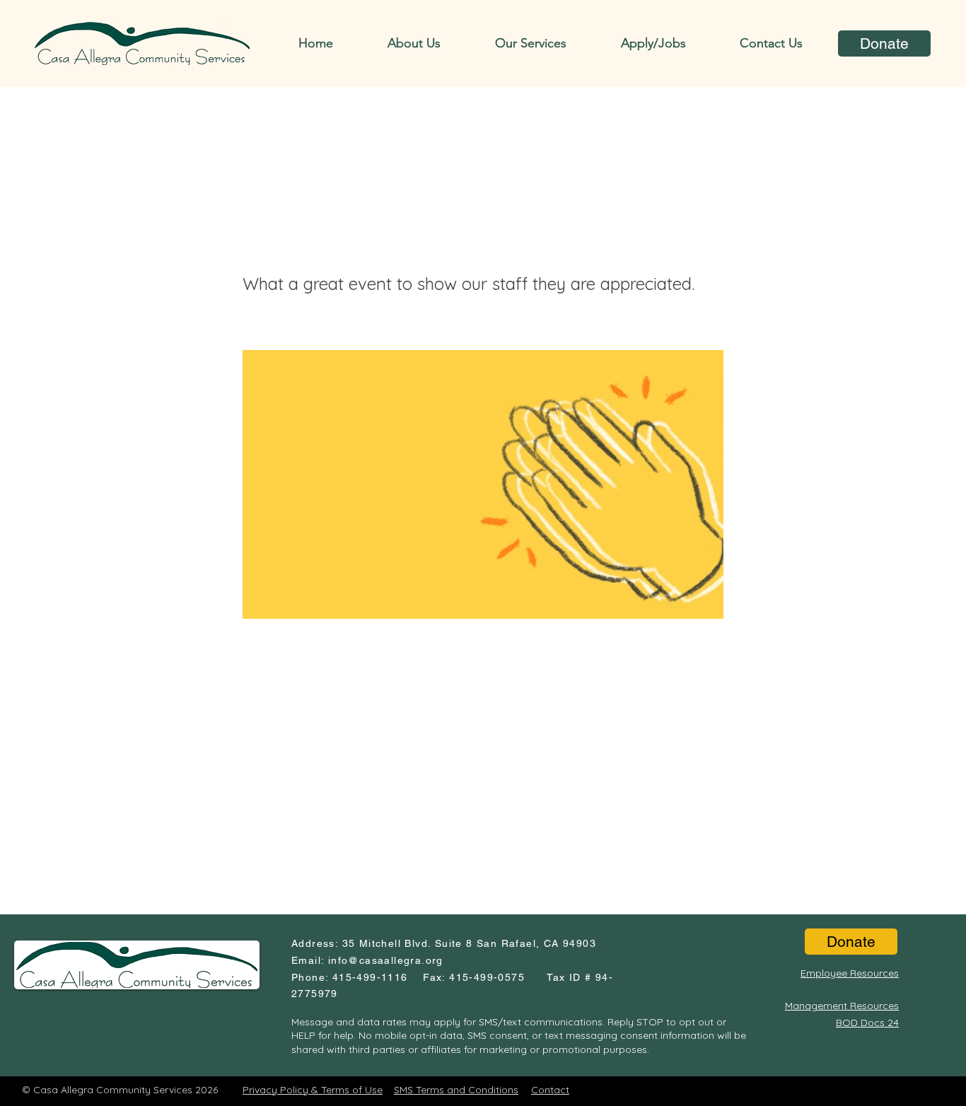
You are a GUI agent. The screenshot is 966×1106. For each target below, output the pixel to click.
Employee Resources (850, 973)
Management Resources (842, 1005)
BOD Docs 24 (867, 1022)
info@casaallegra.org (385, 960)
